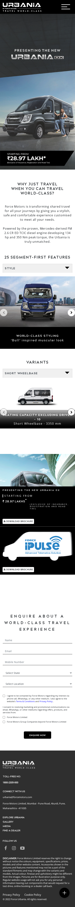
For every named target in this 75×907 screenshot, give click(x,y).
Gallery (8, 821)
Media (7, 826)
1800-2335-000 (10, 782)
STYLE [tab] (10, 268)
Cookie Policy (32, 894)
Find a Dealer (11, 830)
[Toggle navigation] (70, 8)
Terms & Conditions (25, 701)
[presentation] (3, 312)
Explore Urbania (14, 817)
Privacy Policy (46, 701)
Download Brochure (19, 521)
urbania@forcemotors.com (17, 797)
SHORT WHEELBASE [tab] (21, 373)
